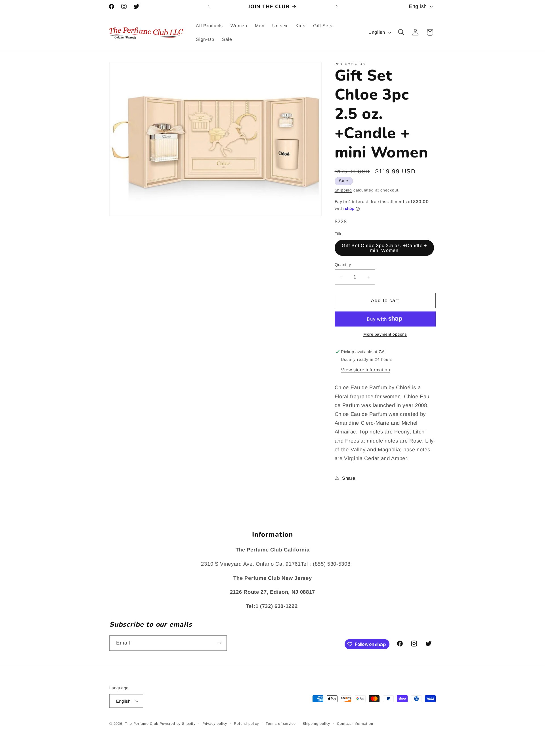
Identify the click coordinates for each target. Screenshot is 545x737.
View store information (365, 369)
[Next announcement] (336, 6)
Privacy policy (214, 724)
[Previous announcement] (208, 6)
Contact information (355, 724)
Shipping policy (316, 724)
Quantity (343, 264)
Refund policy (246, 724)
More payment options (385, 334)
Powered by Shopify (178, 724)
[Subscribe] (219, 643)
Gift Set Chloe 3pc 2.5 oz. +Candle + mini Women (384, 247)
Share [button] (348, 477)
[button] (401, 32)
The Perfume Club (141, 724)
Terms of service (281, 724)
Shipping (343, 190)
